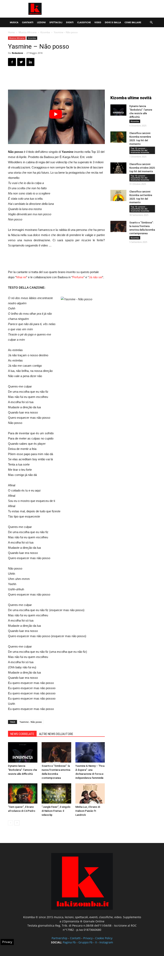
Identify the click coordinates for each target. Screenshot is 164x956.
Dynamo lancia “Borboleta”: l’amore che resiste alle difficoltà (22, 769)
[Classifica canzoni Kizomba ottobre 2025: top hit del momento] (118, 168)
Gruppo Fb (85, 942)
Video (97, 22)
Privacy (88, 938)
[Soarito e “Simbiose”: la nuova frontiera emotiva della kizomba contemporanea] (56, 752)
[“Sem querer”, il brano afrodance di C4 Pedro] (22, 793)
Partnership (59, 938)
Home (11, 32)
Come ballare (133, 22)
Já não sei (95, 277)
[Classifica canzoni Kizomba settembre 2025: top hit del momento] (118, 195)
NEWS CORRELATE (22, 734)
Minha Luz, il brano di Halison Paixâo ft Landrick (87, 810)
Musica (14, 22)
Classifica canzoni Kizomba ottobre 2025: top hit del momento (142, 168)
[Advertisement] (109, 9)
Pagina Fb (69, 942)
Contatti (75, 938)
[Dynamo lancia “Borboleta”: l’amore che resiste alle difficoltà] (22, 752)
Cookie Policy (103, 938)
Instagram (106, 942)
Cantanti (27, 22)
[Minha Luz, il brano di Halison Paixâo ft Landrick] (90, 793)
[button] (151, 22)
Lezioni (41, 22)
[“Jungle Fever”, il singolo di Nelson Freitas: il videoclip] (56, 793)
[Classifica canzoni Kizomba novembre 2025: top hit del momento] (118, 137)
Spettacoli (55, 22)
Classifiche (84, 22)
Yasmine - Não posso (31, 721)
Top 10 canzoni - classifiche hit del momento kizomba (140, 150)
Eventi (70, 22)
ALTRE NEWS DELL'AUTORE (56, 734)
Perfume (78, 277)
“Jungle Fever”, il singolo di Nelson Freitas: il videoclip (56, 810)
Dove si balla (113, 22)
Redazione (17, 52)
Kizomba (45, 32)
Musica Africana (28, 32)
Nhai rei (21, 277)
